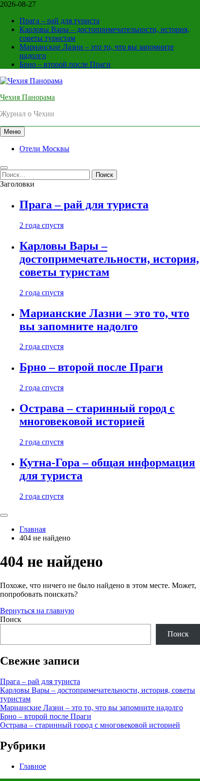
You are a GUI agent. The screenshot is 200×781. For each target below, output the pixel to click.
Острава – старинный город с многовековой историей (97, 415)
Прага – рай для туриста (59, 20)
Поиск (10, 619)
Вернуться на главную (37, 610)
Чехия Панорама (27, 97)
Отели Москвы (44, 148)
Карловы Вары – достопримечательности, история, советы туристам (109, 258)
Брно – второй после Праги (65, 64)
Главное (32, 766)
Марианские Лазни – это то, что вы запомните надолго (104, 320)
